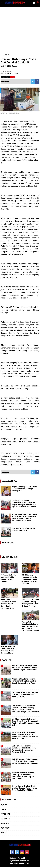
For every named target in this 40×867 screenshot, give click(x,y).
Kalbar (3, 809)
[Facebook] (37, 81)
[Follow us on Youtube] (27, 852)
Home (2, 55)
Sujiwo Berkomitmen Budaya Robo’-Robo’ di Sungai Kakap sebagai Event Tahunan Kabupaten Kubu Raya (24, 517)
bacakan (6, 77)
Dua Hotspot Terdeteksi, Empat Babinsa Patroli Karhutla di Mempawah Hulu (8, 604)
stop (13, 77)
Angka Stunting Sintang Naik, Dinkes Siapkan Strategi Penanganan (24, 489)
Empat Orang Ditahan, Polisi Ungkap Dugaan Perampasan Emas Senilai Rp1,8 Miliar (24, 788)
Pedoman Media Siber (19, 863)
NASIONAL (5, 823)
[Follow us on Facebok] (12, 852)
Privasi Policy (23, 858)
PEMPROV (5, 828)
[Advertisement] (20, 31)
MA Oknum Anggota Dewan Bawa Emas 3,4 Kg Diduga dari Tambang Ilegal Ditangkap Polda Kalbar (25, 722)
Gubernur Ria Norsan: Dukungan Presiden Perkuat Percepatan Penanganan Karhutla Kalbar (24, 749)
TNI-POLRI (5, 819)
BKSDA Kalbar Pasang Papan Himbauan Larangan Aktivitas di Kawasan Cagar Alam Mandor (25, 667)
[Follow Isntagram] (22, 852)
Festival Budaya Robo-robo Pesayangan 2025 (23, 529)
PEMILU (4, 833)
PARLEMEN (5, 814)
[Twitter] (33, 81)
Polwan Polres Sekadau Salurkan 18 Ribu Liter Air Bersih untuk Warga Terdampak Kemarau (30, 626)
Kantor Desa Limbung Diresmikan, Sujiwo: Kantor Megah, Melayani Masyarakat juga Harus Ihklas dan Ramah (24, 504)
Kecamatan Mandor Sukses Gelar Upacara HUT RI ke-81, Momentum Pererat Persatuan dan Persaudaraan (25, 736)
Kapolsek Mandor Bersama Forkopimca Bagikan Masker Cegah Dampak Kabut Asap (24, 681)
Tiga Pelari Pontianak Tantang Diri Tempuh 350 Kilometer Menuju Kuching (25, 694)
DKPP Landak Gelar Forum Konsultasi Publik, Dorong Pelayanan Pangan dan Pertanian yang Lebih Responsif (25, 709)
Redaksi (12, 858)
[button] (38, 1)
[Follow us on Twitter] (17, 852)
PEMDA (7, 55)
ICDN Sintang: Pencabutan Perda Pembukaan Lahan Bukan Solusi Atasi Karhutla (29, 579)
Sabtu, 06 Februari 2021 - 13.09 (9, 73)
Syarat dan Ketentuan (19, 861)
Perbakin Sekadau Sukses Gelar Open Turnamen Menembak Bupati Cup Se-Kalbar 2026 (23, 776)
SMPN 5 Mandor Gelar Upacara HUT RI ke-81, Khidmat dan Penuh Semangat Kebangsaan (25, 761)
